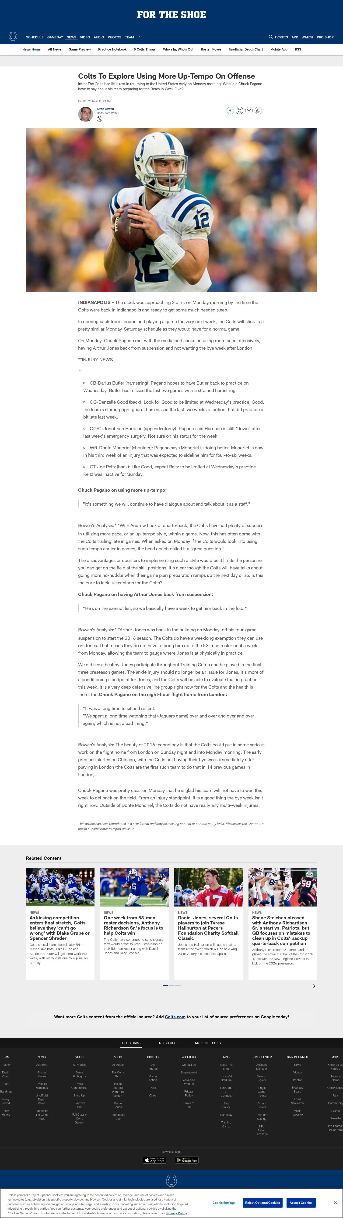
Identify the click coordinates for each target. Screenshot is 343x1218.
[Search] (271, 37)
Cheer (153, 1095)
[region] (171, 1203)
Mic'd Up (79, 1095)
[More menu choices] (139, 37)
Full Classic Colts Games (79, 1118)
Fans (336, 1095)
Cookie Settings (224, 1202)
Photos (153, 1057)
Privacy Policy (176, 1213)
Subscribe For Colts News (41, 1114)
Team (5, 1057)
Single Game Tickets (261, 1091)
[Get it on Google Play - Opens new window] (187, 1162)
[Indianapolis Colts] (171, 1182)
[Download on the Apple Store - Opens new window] (155, 1161)
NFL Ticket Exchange (262, 1130)
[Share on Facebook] (230, 113)
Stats (6, 1083)
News (42, 1057)
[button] (165, 985)
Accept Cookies (301, 1202)
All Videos (79, 1064)
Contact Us (189, 1064)
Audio (118, 1057)
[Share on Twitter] (239, 113)
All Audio (118, 1064)
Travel (153, 1087)
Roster (6, 1064)
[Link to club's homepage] (13, 36)
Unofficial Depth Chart (42, 1099)
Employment (189, 1072)
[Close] (335, 1203)
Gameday (226, 1114)
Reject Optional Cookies (262, 1202)
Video (79, 1057)
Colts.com (175, 1016)
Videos (297, 1072)
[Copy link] (258, 111)
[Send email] (249, 113)
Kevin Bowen (105, 108)
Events (335, 1110)
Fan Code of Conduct (226, 1091)
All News (41, 1064)
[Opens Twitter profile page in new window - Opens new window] (99, 119)
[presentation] (315, 986)
